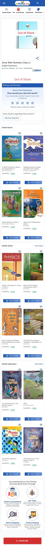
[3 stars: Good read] (22, 103)
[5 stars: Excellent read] (32, 103)
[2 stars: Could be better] (17, 103)
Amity (21, 68)
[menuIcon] (4, 3)
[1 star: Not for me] (12, 103)
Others (6, 68)
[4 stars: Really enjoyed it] (27, 103)
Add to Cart (13, 182)
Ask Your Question (12, 118)
